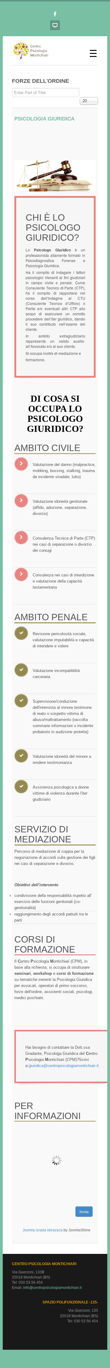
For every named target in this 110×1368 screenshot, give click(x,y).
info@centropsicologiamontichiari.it (52, 1288)
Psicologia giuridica (44, 119)
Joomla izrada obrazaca (43, 1230)
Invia (84, 1211)
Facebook (55, 14)
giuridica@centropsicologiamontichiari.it (64, 1065)
